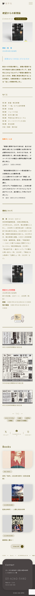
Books (12, 555)
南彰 (19, 418)
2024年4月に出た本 (23, 555)
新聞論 (10, 420)
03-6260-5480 (15, 578)
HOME (4, 555)
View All (16, 546)
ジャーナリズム (9, 418)
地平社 (28, 418)
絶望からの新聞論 (8, 290)
